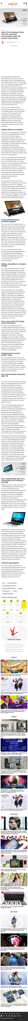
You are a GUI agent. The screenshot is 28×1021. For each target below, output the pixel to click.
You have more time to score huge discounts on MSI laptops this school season (14, 986)
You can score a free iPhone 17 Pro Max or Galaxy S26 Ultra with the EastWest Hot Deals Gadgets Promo (13, 711)
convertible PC (6, 591)
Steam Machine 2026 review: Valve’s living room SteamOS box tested (13, 870)
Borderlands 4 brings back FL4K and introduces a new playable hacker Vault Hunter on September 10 (12, 791)
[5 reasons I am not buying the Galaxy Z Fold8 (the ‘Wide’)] (14, 898)
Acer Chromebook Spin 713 (9, 588)
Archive (18, 1013)
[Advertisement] (14, 60)
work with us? (19, 651)
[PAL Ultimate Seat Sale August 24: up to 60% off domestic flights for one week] (14, 666)
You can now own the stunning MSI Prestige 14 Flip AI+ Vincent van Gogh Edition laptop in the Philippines (14, 1005)
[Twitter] (12, 1016)
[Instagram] (6, 1016)
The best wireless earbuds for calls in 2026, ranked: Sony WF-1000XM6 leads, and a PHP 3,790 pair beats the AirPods (14, 833)
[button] (1, 3)
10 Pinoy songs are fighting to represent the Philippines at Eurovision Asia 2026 (14, 753)
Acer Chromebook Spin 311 (9, 585)
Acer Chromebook (12, 583)
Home (2, 1013)
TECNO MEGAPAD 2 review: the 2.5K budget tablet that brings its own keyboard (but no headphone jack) (14, 852)
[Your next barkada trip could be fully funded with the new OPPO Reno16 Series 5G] (14, 684)
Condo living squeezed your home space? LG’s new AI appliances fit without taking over (13, 735)
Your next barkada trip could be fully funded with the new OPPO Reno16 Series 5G (14, 693)
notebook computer (7, 593)
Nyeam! (20, 622)
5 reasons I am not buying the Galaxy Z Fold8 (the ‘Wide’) (12, 907)
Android (20, 588)
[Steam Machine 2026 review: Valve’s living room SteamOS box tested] (14, 861)
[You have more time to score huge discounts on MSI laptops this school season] (14, 978)
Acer (3, 583)
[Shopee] (17, 1016)
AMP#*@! (7, 622)
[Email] (1, 1016)
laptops (15, 591)
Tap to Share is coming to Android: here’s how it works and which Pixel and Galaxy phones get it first (13, 968)
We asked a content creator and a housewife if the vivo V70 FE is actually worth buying (12, 889)
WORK (3, 30)
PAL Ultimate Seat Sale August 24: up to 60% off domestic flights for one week (14, 675)
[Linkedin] (9, 1016)
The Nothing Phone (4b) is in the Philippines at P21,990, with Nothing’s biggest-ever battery (14, 930)
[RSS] (20, 1016)
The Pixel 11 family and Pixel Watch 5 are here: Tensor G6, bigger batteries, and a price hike (13, 949)
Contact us (12, 1013)
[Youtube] (14, 1016)
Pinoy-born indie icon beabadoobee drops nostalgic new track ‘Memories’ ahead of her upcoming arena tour (14, 772)
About (6, 1013)
